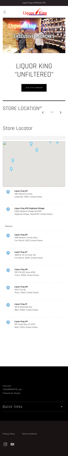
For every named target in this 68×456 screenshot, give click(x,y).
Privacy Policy (9, 434)
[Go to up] (63, 451)
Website (8, 226)
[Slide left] (43, 112)
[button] (5, 12)
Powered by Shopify (11, 393)
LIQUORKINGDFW (10, 389)
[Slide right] (60, 112)
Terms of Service (29, 434)
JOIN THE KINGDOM (34, 88)
